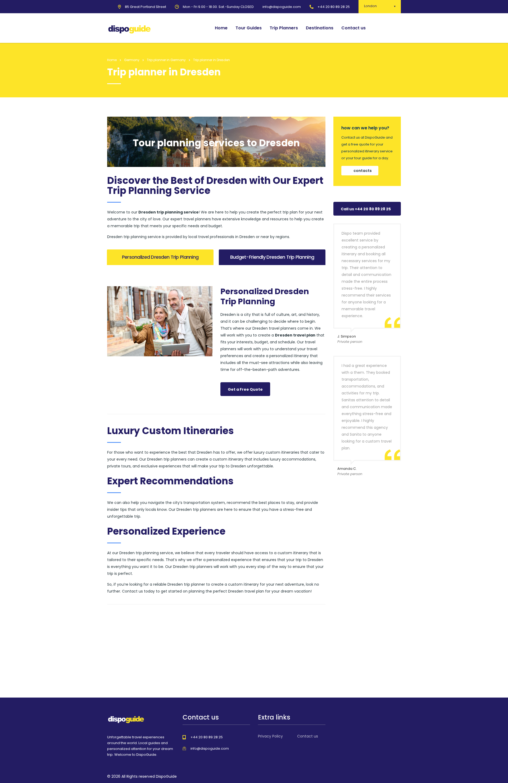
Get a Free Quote (245, 389)
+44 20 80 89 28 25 (334, 6)
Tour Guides (248, 28)
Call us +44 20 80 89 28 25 (366, 209)
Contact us (353, 28)
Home (221, 28)
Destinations (319, 28)
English (388, 28)
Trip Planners (284, 28)
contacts (362, 170)
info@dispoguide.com (209, 748)
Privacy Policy (270, 736)
